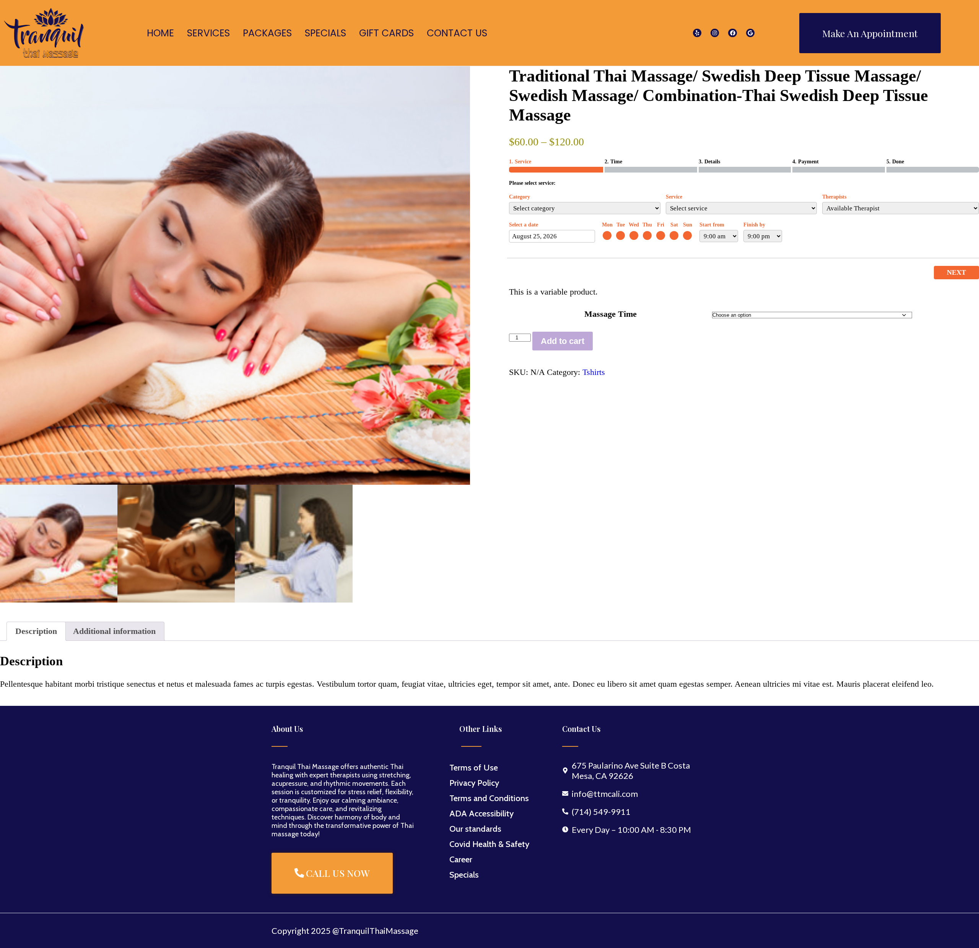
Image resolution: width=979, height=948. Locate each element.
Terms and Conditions (489, 798)
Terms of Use (473, 767)
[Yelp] (697, 33)
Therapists (834, 197)
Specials (464, 875)
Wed (634, 225)
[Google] (750, 33)
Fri (660, 225)
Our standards (475, 829)
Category (519, 197)
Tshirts (593, 372)
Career (460, 859)
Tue (620, 225)
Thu (647, 225)
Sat (674, 225)
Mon (607, 225)
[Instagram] (715, 33)
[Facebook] (732, 33)
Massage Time (610, 314)
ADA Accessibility (481, 813)
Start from (711, 225)
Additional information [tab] (114, 631)
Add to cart (562, 341)
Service (674, 197)
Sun (687, 225)
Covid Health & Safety (489, 844)
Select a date (523, 225)
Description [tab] (36, 631)
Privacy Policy (474, 783)
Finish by (754, 225)
